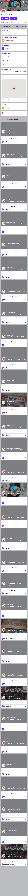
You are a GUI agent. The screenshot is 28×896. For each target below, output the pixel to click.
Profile (2, 22)
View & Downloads (11, 22)
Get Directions (22, 99)
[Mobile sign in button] (23, 2)
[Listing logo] (3, 11)
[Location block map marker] (14, 88)
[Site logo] (8, 2)
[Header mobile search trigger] (26, 2)
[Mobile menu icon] (2, 2)
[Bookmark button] (25, 142)
